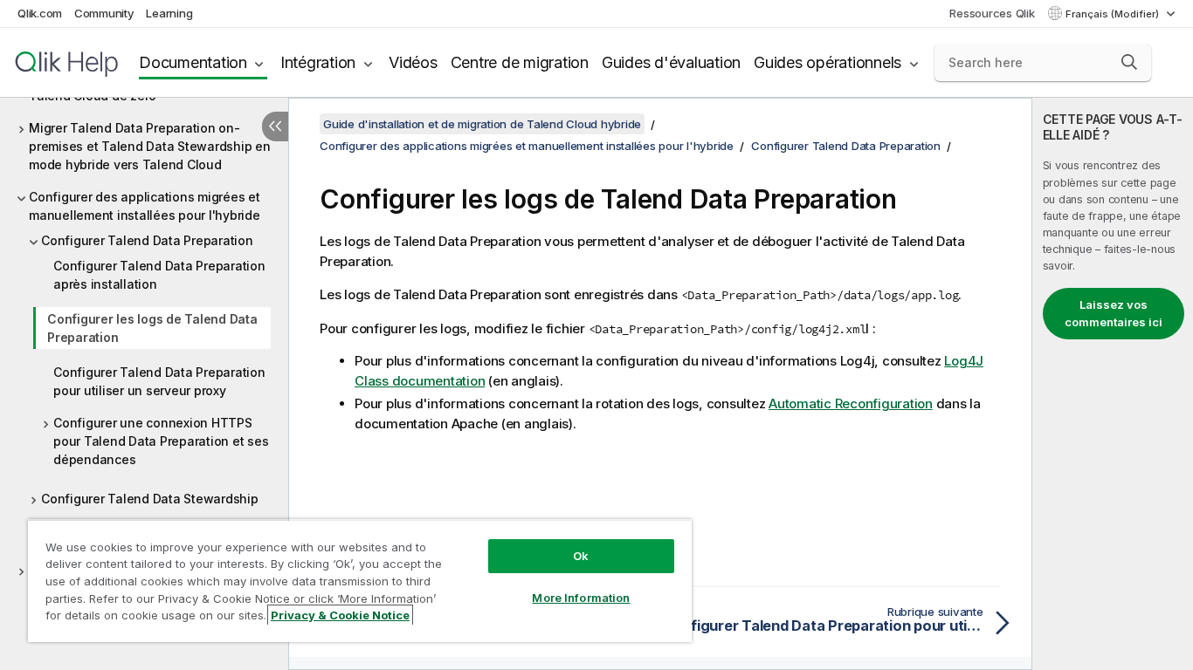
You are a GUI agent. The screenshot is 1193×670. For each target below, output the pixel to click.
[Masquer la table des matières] (275, 126)
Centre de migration (520, 62)
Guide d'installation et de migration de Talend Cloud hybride (482, 124)
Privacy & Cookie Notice (340, 615)
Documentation (193, 62)
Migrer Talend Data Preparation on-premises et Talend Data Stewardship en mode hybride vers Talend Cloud (150, 146)
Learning (169, 13)
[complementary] (1112, 384)
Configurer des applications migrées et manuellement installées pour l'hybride (144, 205)
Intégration (317, 62)
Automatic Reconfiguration (851, 403)
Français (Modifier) (1113, 14)
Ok (581, 556)
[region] (360, 580)
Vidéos (413, 62)
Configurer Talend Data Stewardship (150, 498)
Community (104, 13)
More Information (581, 598)
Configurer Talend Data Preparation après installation (159, 274)
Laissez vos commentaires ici (1113, 313)
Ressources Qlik (991, 13)
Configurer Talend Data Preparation (147, 240)
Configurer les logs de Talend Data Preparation (152, 328)
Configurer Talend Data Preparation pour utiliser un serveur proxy (159, 381)
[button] (1129, 62)
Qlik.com (39, 13)
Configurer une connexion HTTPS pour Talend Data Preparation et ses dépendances (160, 441)
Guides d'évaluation (671, 62)
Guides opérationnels (827, 62)
